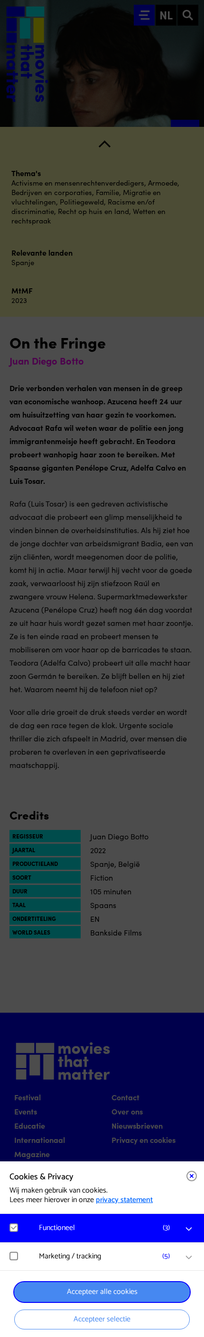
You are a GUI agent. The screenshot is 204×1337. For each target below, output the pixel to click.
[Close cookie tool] (191, 1176)
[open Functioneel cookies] (189, 1229)
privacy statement (124, 1200)
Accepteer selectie (102, 1319)
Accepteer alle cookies (102, 1291)
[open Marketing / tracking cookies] (189, 1257)
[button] (107, 1227)
